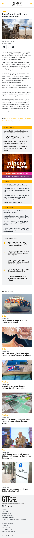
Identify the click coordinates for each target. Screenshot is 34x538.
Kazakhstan (27, 118)
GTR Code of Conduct (7, 529)
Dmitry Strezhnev (10, 118)
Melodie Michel (7, 43)
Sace (19, 121)
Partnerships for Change (8, 517)
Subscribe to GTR (6, 513)
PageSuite (10, 535)
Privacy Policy (5, 525)
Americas (5, 382)
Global (4, 316)
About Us (4, 509)
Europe (4, 11)
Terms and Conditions (7, 523)
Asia (3, 450)
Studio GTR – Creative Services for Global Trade (14, 519)
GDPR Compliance (6, 527)
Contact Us (5, 511)
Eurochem (20, 118)
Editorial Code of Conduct (8, 531)
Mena (4, 485)
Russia (15, 121)
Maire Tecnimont (7, 121)
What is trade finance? (7, 515)
